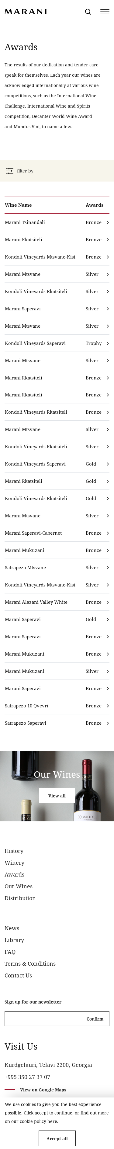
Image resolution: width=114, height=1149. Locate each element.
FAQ (10, 951)
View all (57, 796)
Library (14, 940)
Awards (14, 874)
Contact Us (18, 975)
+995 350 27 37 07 (27, 1077)
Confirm (95, 1019)
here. (52, 1121)
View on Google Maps (43, 1090)
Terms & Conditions (30, 963)
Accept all (57, 1138)
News (12, 928)
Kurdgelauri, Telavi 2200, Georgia (48, 1064)
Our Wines (19, 886)
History (14, 850)
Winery (14, 862)
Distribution (20, 898)
